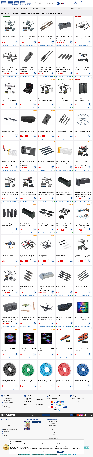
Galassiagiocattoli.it (52, 431)
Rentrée (44, 8)
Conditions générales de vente (9, 425)
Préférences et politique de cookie (10, 429)
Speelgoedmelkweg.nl (53, 432)
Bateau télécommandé (61, 357)
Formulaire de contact (8, 402)
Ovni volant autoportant (25, 326)
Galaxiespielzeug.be (53, 436)
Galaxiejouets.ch (52, 423)
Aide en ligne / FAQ (8, 398)
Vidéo (72, 8)
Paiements (52, 398)
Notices (4, 433)
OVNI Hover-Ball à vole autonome (82, 326)
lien (75, 444)
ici (79, 448)
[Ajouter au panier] (16, 42)
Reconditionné (35, 8)
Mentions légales (6, 427)
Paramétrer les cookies (49, 451)
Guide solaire (5, 435)
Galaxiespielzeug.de (53, 421)
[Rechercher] (58, 3)
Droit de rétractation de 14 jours (77, 398)
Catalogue (80, 8)
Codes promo (6, 431)
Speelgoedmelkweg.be (53, 438)
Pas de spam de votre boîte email (77, 401)
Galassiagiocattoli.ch (53, 427)
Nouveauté (24, 8)
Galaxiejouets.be (52, 434)
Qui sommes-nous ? (7, 422)
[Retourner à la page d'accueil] (16, 3)
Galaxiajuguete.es (52, 429)
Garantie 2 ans (74, 400)
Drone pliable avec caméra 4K (81, 45)
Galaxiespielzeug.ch (53, 425)
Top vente (15, 8)
